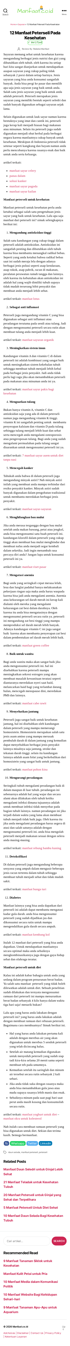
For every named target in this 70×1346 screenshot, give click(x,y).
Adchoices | (10, 1333)
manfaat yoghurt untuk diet (39, 1114)
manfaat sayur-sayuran (36, 509)
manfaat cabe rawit (34, 703)
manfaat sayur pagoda (24, 186)
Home (13, 24)
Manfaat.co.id (20, 1326)
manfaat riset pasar (34, 567)
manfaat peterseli (29, 1152)
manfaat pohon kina (35, 769)
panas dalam (17, 176)
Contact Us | (38, 1333)
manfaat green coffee (35, 645)
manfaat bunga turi (34, 889)
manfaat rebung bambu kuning (41, 848)
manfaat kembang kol (36, 934)
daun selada (14, 1152)
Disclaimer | (24, 1333)
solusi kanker (18, 181)
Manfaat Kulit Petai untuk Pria (25, 1274)
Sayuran (21, 24)
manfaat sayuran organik (38, 340)
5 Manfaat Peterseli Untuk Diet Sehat (30, 1207)
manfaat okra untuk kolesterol (22, 1118)
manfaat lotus (30, 298)
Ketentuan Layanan (16, 1336)
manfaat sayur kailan (23, 191)
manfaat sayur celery (23, 170)
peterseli (43, 1152)
